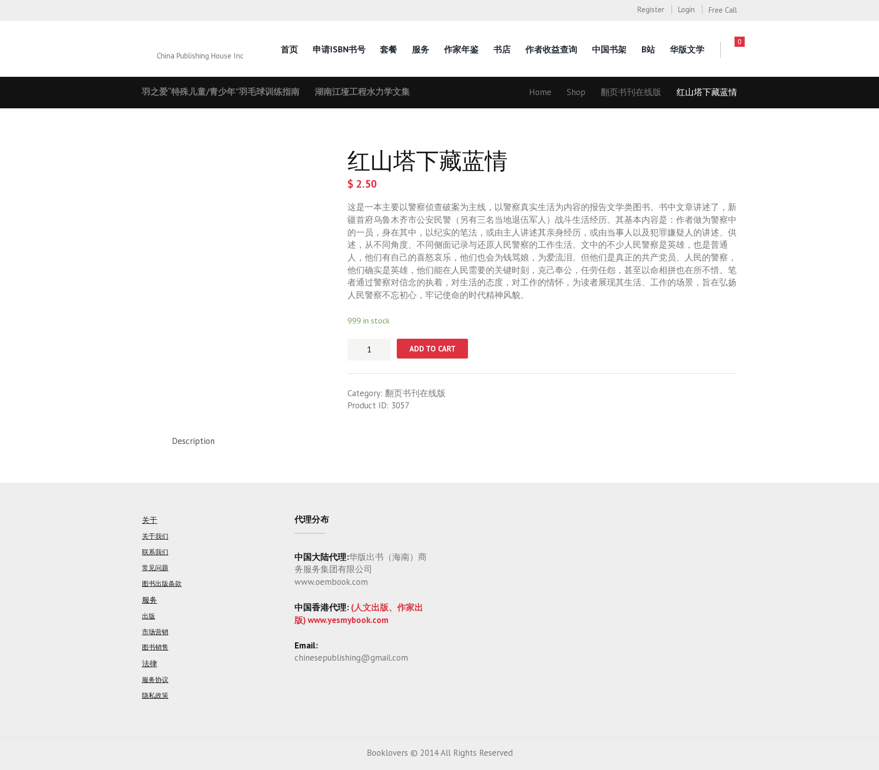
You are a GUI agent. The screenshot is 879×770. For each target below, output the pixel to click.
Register (650, 9)
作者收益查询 (551, 49)
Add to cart (432, 348)
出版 (148, 616)
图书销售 (155, 647)
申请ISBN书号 (339, 49)
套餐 (388, 49)
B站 (648, 49)
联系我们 (155, 552)
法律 (149, 663)
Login (686, 9)
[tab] (193, 441)
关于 (149, 520)
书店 (502, 49)
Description (193, 441)
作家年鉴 (461, 49)
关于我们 (155, 536)
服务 (420, 49)
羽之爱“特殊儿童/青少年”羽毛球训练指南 (221, 91)
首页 (289, 49)
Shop (576, 92)
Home (540, 92)
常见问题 (155, 568)
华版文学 (687, 49)
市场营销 (155, 632)
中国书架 (609, 49)
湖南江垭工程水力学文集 (362, 91)
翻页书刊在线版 (631, 92)
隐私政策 (155, 695)
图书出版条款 (162, 583)
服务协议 (155, 679)
